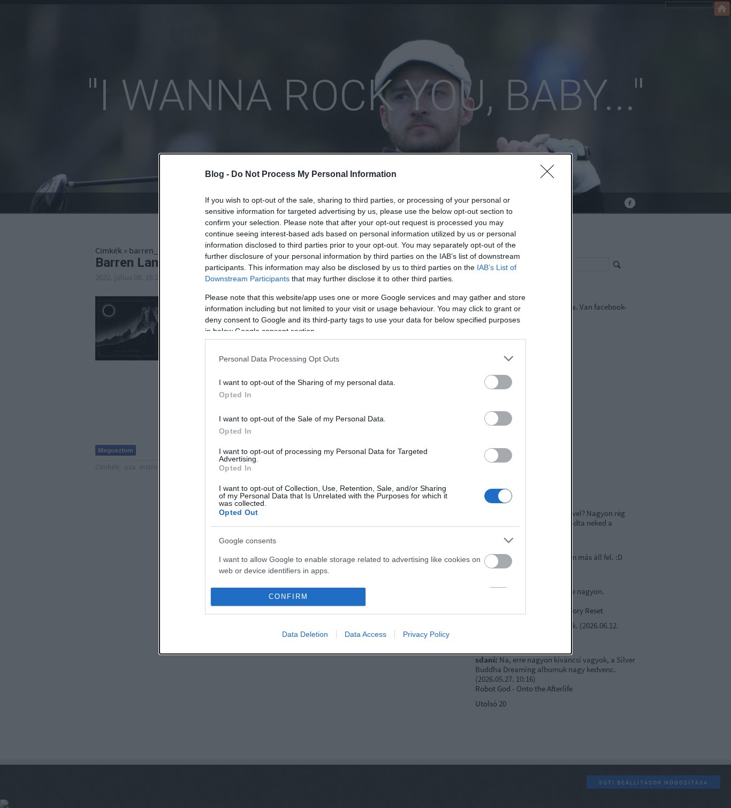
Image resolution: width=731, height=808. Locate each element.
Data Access (365, 634)
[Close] (550, 175)
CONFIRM (288, 596)
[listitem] (365, 358)
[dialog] (365, 403)
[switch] (498, 382)
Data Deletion (305, 634)
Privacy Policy (426, 634)
